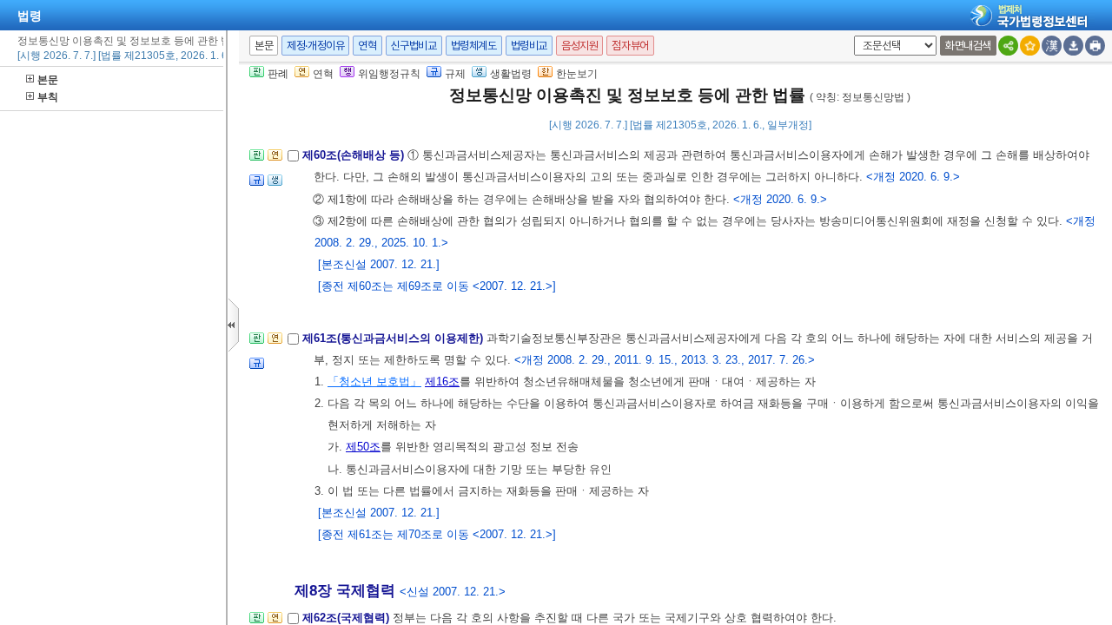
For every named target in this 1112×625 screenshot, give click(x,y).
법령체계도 (474, 45)
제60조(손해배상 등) (354, 154)
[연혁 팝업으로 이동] (275, 160)
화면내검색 (968, 45)
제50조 (363, 446)
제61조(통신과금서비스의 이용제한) (394, 338)
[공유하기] (1008, 46)
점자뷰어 (630, 45)
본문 (47, 80)
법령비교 (529, 45)
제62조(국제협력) (347, 617)
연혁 (367, 45)
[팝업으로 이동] (275, 185)
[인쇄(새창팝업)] (1095, 46)
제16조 (442, 381)
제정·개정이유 (315, 45)
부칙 (47, 97)
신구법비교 (414, 45)
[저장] (1073, 46)
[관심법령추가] (1030, 46)
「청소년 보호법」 (374, 381)
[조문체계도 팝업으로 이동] (256, 160)
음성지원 (579, 45)
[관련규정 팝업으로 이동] (256, 185)
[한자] (1052, 46)
